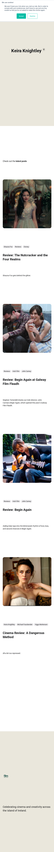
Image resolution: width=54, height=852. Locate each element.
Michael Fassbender (24, 624)
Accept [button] (21, 16)
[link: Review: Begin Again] (27, 481)
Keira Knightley (9, 624)
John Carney (26, 371)
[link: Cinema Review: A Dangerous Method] (27, 605)
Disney (26, 247)
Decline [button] (32, 16)
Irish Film (16, 371)
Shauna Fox (8, 247)
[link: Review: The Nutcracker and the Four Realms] (27, 227)
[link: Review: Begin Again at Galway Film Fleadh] (27, 351)
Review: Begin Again (17, 509)
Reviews (18, 247)
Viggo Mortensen (41, 624)
